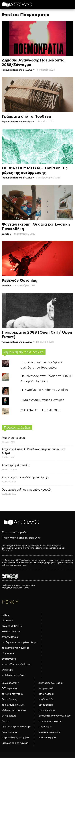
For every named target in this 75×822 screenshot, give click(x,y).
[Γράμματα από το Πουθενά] (37, 94)
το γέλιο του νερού (12, 693)
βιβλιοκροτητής (10, 683)
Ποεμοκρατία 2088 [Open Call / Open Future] (37, 335)
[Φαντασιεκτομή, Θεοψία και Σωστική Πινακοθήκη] (37, 202)
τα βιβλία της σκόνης (13, 675)
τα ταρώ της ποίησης (50, 721)
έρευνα (6, 721)
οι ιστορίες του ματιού (51, 683)
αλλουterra (8, 653)
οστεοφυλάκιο (47, 710)
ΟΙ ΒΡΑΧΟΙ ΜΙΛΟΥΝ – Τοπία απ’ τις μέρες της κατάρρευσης (35, 170)
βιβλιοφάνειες (9, 688)
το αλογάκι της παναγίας (15, 647)
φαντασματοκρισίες (49, 732)
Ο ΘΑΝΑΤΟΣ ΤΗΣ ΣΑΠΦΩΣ (40, 410)
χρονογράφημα (47, 737)
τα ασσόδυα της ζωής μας (16, 664)
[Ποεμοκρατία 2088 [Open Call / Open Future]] (37, 310)
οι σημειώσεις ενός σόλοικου (55, 715)
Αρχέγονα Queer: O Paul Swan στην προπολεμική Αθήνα (33, 451)
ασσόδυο (6, 234)
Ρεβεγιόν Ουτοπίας (19, 280)
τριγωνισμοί (45, 726)
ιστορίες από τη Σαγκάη (15, 743)
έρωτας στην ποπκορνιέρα (16, 726)
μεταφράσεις (46, 704)
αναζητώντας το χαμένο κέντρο (19, 642)
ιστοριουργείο (46, 688)
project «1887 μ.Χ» (12, 626)
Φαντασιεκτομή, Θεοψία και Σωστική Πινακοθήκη (36, 227)
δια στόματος (9, 699)
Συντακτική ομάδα (14, 532)
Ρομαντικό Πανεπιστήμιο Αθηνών (18, 70)
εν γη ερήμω (9, 715)
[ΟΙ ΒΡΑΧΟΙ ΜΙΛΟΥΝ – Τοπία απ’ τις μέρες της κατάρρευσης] (37, 146)
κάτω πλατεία (46, 693)
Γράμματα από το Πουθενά (26, 116)
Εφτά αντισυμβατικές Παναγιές (42, 400)
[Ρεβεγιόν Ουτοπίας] (37, 258)
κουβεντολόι (46, 699)
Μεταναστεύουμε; (13, 437)
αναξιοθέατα (9, 658)
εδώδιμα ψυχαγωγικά (14, 710)
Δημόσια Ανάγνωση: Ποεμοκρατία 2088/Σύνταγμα (33, 62)
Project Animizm (11, 631)
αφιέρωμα (7, 669)
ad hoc (5, 615)
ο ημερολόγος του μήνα (15, 737)
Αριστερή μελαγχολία (16, 465)
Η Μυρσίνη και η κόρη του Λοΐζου (44, 390)
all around (7, 620)
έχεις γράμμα (9, 732)
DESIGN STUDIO (15, 588)
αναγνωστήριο (10, 637)
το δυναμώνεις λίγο (13, 704)
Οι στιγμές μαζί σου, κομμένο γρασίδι (26, 489)
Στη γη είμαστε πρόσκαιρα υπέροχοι (26, 477)
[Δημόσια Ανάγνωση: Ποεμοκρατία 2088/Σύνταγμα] (37, 38)
